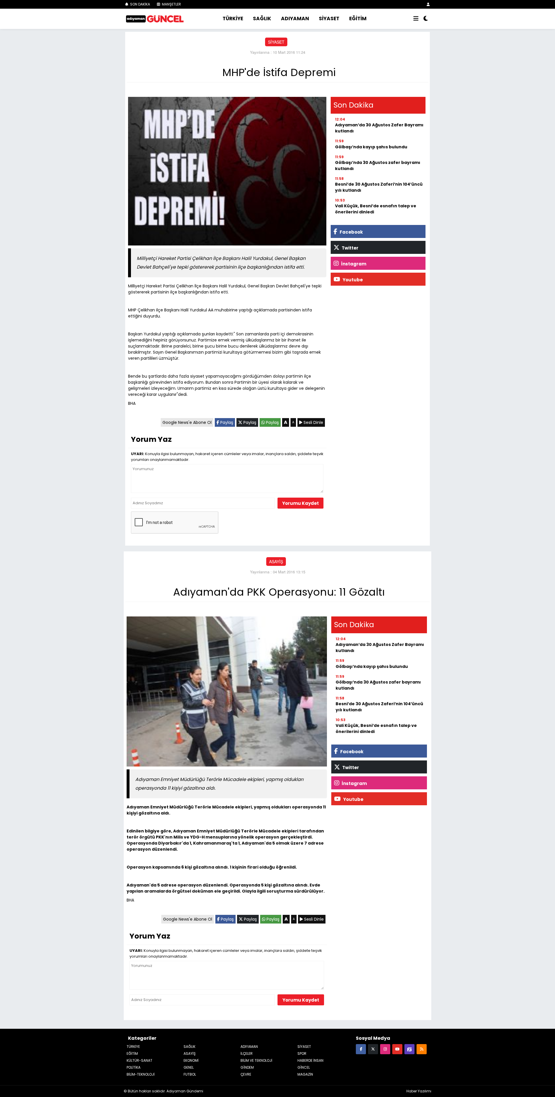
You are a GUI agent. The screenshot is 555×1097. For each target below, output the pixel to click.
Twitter (349, 248)
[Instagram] (385, 1049)
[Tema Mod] (425, 19)
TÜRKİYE (233, 18)
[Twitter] (373, 1049)
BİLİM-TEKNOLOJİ (141, 1074)
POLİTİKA (133, 1067)
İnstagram (353, 264)
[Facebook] (361, 1049)
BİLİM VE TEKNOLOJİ (256, 1060)
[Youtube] (397, 1049)
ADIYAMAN (295, 18)
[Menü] (416, 19)
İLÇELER (246, 1053)
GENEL (189, 1067)
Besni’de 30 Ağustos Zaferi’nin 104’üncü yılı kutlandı (379, 187)
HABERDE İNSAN (310, 1060)
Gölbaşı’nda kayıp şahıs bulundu (371, 147)
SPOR (301, 1053)
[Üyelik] (428, 4)
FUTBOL (190, 1074)
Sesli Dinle (312, 422)
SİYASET (329, 18)
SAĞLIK (262, 18)
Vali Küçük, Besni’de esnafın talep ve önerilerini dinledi (375, 209)
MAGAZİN (305, 1074)
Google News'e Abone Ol (187, 422)
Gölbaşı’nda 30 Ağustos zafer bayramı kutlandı (377, 165)
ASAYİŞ (276, 561)
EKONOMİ (191, 1060)
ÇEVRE (245, 1074)
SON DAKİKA (139, 4)
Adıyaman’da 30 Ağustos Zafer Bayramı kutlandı (379, 128)
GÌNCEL (303, 1067)
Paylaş (226, 422)
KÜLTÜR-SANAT (139, 1060)
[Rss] (422, 1049)
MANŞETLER (171, 4)
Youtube (352, 280)
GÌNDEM (247, 1067)
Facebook (351, 232)
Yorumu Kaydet (300, 503)
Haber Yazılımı (418, 1091)
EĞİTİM (358, 18)
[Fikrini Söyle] (409, 1049)
